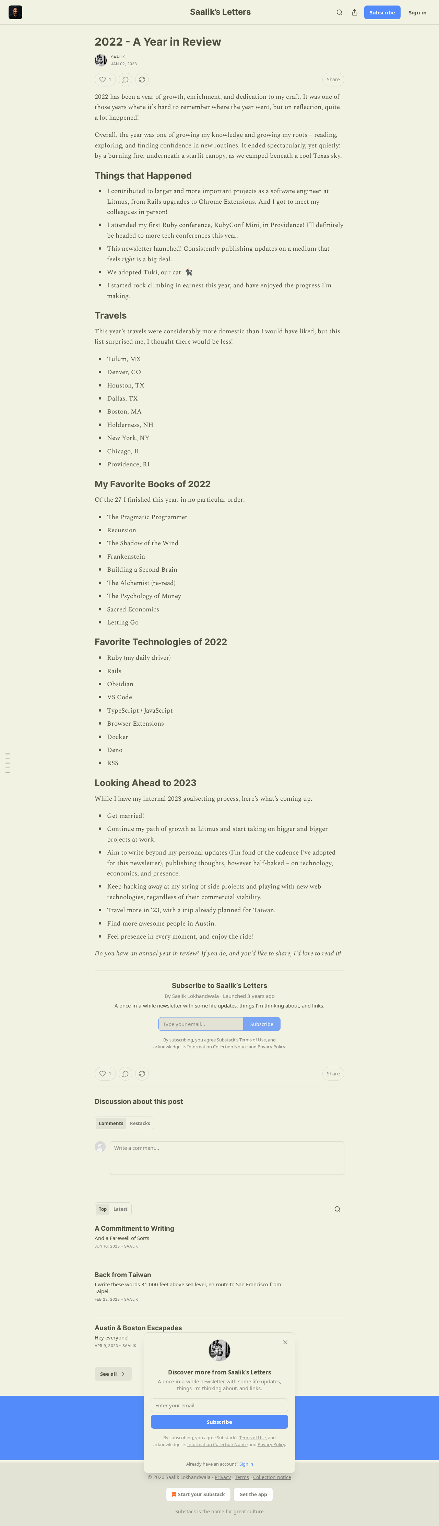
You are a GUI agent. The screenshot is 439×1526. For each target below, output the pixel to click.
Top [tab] (103, 1209)
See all (108, 1373)
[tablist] (124, 1123)
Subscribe (382, 12)
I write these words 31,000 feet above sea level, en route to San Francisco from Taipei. (188, 1288)
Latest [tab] (121, 1209)
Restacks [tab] (140, 1123)
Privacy (223, 1477)
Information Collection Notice (217, 1444)
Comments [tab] (111, 1123)
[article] (219, 1241)
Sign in (418, 12)
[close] (285, 1342)
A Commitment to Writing (134, 1228)
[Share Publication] (354, 12)
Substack (185, 1511)
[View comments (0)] (125, 79)
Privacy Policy (271, 1444)
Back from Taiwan (123, 1275)
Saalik (118, 57)
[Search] (339, 12)
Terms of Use (252, 1437)
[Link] (85, 175)
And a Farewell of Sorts (122, 1238)
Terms (242, 1477)
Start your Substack (201, 1494)
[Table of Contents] (7, 763)
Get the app (253, 1494)
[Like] (99, 1308)
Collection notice (272, 1477)
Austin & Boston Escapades (138, 1328)
